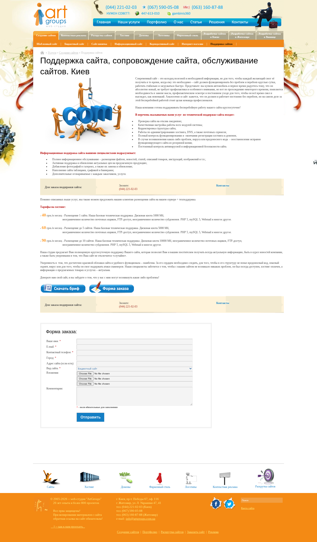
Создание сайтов (128, 532)
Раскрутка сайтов (265, 486)
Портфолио (149, 532)
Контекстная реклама (225, 487)
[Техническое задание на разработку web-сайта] (64, 292)
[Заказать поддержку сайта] (113, 292)
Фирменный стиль (159, 487)
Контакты (222, 185)
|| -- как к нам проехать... (68, 526)
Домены (125, 487)
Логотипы (191, 487)
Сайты (50, 487)
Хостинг (89, 487)
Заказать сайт (196, 532)
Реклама (213, 532)
